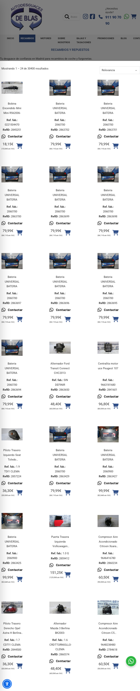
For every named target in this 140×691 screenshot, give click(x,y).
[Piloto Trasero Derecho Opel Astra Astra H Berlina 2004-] (12, 608)
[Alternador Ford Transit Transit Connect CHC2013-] (60, 348)
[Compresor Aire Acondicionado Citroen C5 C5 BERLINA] (108, 608)
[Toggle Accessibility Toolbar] (7, 683)
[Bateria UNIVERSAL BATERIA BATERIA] (60, 88)
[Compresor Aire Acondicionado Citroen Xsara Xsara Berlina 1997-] (108, 521)
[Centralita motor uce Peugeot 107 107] (108, 348)
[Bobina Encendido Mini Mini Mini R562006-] (12, 88)
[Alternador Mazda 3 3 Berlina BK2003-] (60, 608)
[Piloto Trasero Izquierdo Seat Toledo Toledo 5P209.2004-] (12, 434)
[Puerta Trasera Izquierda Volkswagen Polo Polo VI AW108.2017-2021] (60, 521)
